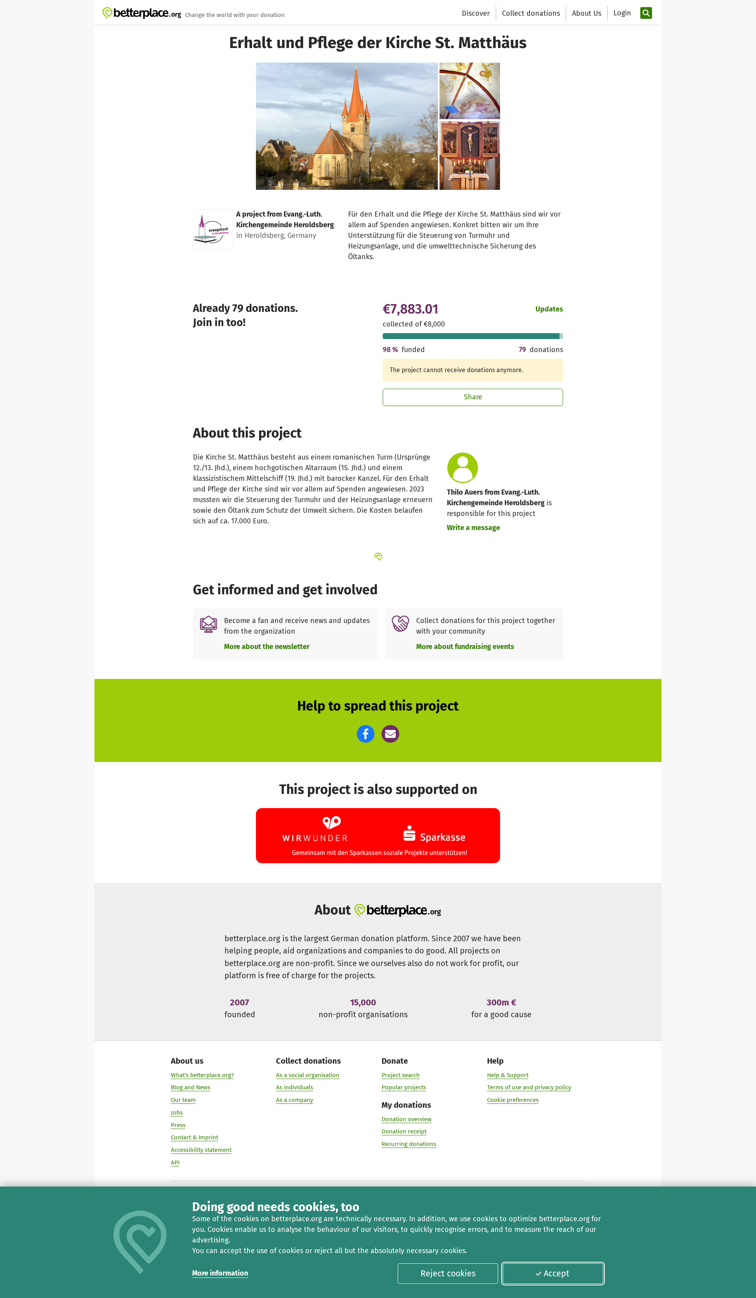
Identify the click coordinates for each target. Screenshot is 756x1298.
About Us (586, 13)
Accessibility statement (201, 1149)
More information (220, 1273)
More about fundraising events (465, 646)
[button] (365, 734)
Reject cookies (448, 1273)
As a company (294, 1099)
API (175, 1162)
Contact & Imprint (194, 1137)
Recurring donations (409, 1144)
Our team (183, 1099)
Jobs (177, 1112)
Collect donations (531, 13)
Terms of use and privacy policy (529, 1087)
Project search (401, 1075)
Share (473, 397)
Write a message (473, 527)
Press (178, 1125)
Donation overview (407, 1119)
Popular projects (404, 1087)
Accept (556, 1273)
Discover (476, 13)
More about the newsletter (266, 646)
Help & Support (507, 1075)
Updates (549, 309)
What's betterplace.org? (202, 1075)
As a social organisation (307, 1075)
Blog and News (190, 1087)
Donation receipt (404, 1131)
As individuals (294, 1087)
